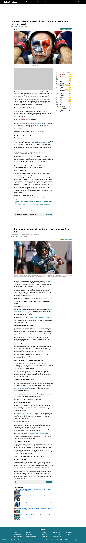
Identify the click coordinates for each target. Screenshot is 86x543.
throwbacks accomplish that (20, 163)
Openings (28, 532)
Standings (33, 1)
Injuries (42, 1)
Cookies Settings (57, 536)
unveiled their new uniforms (26, 99)
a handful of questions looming (42, 289)
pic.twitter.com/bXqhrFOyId (27, 107)
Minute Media (7, 539)
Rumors (23, 1)
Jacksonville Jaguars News (23, 218)
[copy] (21, 29)
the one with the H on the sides (36, 123)
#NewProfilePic (17, 107)
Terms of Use (56, 534)
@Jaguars (23, 170)
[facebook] (76, 1)
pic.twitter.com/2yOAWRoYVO (31, 119)
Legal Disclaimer (18, 536)
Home (15, 218)
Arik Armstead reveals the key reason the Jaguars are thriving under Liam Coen (33, 202)
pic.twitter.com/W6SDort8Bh (37, 131)
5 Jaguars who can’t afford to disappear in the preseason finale (30, 210)
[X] (78, 1)
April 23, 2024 (34, 109)
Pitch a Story (29, 534)
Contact (44, 532)
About (15, 532)
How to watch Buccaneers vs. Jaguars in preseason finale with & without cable (33, 205)
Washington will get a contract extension (39, 317)
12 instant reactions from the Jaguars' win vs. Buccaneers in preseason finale (32, 198)
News (19, 1)
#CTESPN (16, 170)
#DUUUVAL (28, 152)
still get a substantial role (46, 394)
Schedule (28, 1)
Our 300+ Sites (56, 532)
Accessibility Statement (31, 536)
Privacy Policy (45, 534)
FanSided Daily (17, 534)
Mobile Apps (69, 532)
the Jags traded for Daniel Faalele (24, 413)
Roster (38, 1)
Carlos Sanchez (16, 26)
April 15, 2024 (32, 153)
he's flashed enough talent (41, 356)
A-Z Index (44, 536)
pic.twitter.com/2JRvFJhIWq (38, 152)
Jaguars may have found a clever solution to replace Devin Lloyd (31, 208)
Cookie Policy (69, 534)
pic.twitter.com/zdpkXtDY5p (43, 173)
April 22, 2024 (31, 175)
